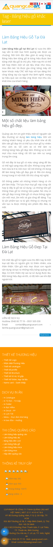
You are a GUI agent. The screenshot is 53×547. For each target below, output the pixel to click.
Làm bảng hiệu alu (12, 437)
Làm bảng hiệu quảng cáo (15, 434)
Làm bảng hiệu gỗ (12, 444)
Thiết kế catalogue (12, 366)
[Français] (38, 3)
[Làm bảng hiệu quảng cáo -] (21, 7)
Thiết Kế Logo (10, 360)
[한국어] (45, 3)
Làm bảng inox (10, 450)
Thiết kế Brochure (12, 373)
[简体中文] (31, 3)
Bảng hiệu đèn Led (12, 440)
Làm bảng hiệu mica (13, 447)
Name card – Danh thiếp (15, 382)
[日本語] (42, 3)
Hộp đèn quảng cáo (13, 453)
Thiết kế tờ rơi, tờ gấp (14, 376)
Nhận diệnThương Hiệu (14, 363)
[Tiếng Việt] (49, 3)
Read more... (45, 335)
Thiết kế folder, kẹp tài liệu (16, 379)
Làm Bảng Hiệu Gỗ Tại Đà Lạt (23, 39)
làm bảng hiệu (34, 137)
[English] (35, 3)
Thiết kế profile (10, 369)
